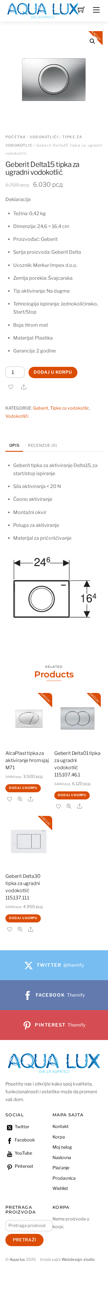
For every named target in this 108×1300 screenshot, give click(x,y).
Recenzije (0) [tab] (42, 445)
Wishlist (60, 1188)
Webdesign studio (78, 1259)
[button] (92, 41)
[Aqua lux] (42, 10)
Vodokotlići (44, 137)
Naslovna (61, 1157)
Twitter (21, 1126)
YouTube (23, 1153)
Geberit (40, 408)
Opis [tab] (14, 445)
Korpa (58, 1137)
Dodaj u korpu (53, 372)
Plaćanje (60, 1167)
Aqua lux (17, 1259)
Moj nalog (62, 1147)
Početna (15, 137)
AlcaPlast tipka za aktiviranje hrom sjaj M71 (27, 760)
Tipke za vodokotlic (69, 408)
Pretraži (24, 1240)
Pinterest (23, 1166)
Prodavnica (64, 1178)
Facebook (24, 1140)
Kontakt (60, 1126)
